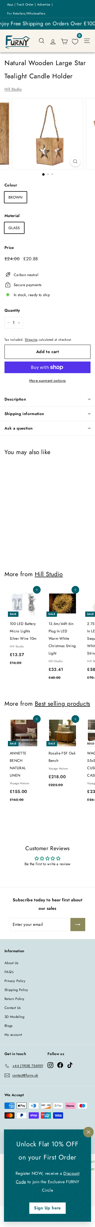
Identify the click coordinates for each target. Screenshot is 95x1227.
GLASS (14, 227)
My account (13, 1034)
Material (12, 216)
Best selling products (62, 703)
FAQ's (9, 971)
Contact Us (12, 1007)
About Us (11, 962)
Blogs (8, 1025)
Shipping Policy (16, 989)
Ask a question (18, 428)
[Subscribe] (77, 924)
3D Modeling (14, 1016)
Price (9, 248)
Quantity (12, 310)
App (10, 4)
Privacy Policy (14, 980)
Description (15, 399)
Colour (10, 185)
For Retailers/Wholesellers (26, 13)
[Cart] (64, 40)
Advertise (43, 4)
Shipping (31, 339)
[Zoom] (75, 161)
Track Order (25, 4)
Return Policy (14, 998)
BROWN (15, 197)
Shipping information (24, 414)
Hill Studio (13, 89)
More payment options (47, 380)
